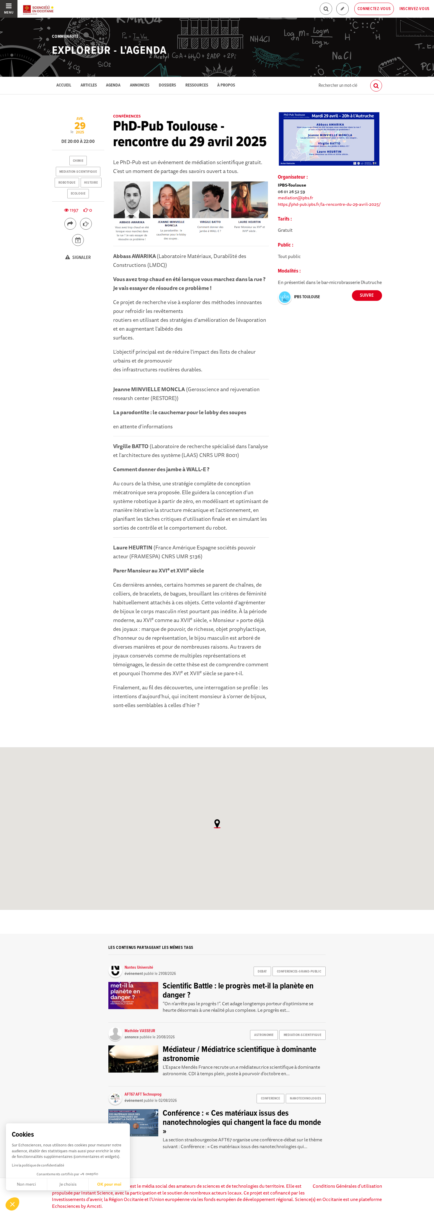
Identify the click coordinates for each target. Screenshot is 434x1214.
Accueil (63, 85)
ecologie (78, 194)
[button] (12, 1204)
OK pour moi (109, 1184)
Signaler (81, 257)
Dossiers (167, 85)
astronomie (264, 1035)
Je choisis (67, 1184)
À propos (226, 85)
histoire (91, 183)
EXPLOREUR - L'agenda (109, 50)
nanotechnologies (305, 1098)
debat (262, 972)
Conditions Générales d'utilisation (347, 1186)
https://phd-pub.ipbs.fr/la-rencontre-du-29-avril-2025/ (329, 204)
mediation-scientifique (78, 172)
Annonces (139, 85)
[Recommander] (86, 224)
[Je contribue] (342, 9)
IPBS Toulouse (307, 297)
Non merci (26, 1184)
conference (270, 1098)
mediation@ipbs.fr (295, 197)
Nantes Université (139, 967)
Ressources (196, 85)
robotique (67, 183)
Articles (89, 85)
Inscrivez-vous (414, 9)
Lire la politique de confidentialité (38, 1165)
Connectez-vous (374, 9)
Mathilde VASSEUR (140, 1031)
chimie (78, 161)
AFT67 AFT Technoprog (143, 1094)
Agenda (113, 85)
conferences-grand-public (299, 972)
